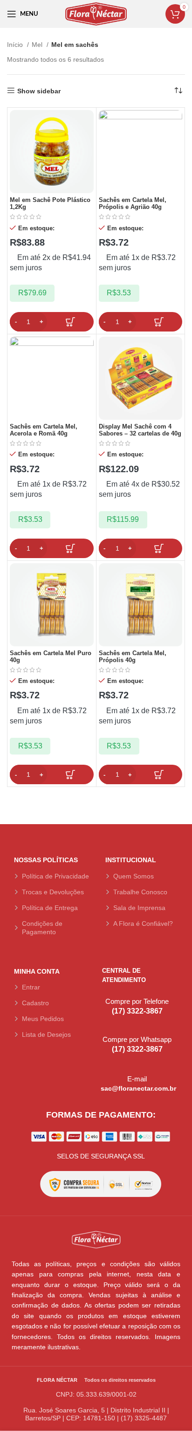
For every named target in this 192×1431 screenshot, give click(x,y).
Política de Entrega (50, 907)
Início (16, 44)
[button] (52, 322)
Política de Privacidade (55, 876)
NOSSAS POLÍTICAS (46, 860)
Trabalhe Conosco (140, 892)
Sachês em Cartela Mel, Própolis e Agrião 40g (132, 203)
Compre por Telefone (137, 1001)
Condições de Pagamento (42, 928)
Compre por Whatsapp (137, 1039)
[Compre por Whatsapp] (105, 1034)
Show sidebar (39, 91)
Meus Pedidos (43, 1018)
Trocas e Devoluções (53, 892)
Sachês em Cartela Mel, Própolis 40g (132, 656)
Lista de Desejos (46, 1034)
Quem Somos (133, 876)
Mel (38, 44)
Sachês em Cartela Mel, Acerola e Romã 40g (43, 430)
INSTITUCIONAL (130, 860)
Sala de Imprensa (139, 907)
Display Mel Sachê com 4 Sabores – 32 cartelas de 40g (140, 430)
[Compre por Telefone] (105, 996)
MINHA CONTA (37, 971)
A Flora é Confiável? (143, 923)
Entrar (31, 987)
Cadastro (35, 1003)
